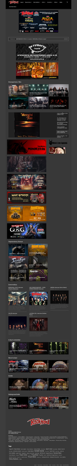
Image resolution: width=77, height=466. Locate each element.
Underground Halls (45, 457)
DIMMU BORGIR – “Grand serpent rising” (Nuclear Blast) (16, 278)
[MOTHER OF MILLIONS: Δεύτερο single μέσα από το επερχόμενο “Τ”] (38, 90)
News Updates (36, 2)
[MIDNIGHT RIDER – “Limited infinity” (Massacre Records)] (38, 275)
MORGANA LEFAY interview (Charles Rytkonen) (15, 288)
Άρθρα (61, 2)
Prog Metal (35, 455)
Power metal (23, 455)
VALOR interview (12, 313)
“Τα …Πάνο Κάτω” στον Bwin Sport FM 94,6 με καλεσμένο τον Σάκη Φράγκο (17, 93)
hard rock (52, 451)
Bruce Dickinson (30, 449)
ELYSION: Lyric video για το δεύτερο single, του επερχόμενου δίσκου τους (37, 106)
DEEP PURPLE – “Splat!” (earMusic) (17, 253)
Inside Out (62, 451)
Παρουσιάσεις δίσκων (15, 241)
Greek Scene (39, 450)
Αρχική (21, 2)
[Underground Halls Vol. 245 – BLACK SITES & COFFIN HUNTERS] (18, 403)
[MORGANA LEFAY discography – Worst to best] (18, 366)
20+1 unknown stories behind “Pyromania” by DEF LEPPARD (36, 387)
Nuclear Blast (57, 453)
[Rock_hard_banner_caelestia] (28, 164)
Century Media (37, 449)
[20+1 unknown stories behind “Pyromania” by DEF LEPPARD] (38, 384)
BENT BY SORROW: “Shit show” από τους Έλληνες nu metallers (17, 106)
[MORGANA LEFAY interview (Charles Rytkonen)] (17, 298)
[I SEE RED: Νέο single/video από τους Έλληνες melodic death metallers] (59, 103)
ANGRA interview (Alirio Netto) (58, 287)
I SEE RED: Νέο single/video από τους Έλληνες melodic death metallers (58, 106)
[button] (67, 2)
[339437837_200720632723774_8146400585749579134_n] (58, 150)
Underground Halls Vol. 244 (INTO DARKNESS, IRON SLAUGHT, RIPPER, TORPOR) (37, 405)
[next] (67, 39)
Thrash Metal (32, 456)
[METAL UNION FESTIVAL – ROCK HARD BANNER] (28, 182)
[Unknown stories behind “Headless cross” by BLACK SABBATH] (18, 384)
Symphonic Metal (24, 457)
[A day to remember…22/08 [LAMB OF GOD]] (18, 348)
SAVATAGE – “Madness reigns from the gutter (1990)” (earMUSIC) (18, 265)
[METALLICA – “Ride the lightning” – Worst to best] (59, 366)
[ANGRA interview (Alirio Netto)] (59, 297)
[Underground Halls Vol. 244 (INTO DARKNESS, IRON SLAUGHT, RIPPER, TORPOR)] (38, 403)
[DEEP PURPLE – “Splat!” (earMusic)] (18, 250)
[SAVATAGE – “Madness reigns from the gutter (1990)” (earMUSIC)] (18, 262)
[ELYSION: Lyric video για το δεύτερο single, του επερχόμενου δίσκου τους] (38, 103)
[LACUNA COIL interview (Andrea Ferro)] (38, 324)
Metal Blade (37, 453)
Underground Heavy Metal (54, 457)
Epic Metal (10, 451)
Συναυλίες (49, 2)
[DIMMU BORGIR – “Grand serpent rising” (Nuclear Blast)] (18, 275)
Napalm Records (49, 453)
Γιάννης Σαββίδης (63, 457)
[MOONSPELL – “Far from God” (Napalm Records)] (38, 262)
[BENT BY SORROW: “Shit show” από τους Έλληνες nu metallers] (18, 103)
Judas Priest (18, 453)
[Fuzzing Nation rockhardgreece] (28, 213)
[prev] (65, 39)
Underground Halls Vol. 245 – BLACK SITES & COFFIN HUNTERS (17, 406)
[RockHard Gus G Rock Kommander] (28, 231)
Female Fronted (24, 451)
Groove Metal (47, 451)
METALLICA (42, 453)
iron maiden (12, 453)
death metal (49, 449)
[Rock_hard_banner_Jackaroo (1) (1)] (38, 70)
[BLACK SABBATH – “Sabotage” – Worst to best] (38, 366)
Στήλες (55, 2)
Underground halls (14, 394)
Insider (10, 376)
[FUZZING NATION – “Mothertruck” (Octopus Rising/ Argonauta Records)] (38, 250)
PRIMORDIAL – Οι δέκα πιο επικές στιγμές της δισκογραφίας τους (29, 39)
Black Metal (17, 449)
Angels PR (11, 449)
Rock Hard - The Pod (12, 457)
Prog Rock (41, 455)
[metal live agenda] (59, 142)
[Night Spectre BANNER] (28, 198)
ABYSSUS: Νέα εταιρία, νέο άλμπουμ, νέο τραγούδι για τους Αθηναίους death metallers (59, 93)
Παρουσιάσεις (28, 2)
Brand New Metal (12, 6)
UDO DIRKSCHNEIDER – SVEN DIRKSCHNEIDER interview (37, 288)
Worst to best (12, 358)
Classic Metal (43, 449)
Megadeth (24, 453)
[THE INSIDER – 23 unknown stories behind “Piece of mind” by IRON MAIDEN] (59, 384)
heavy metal (57, 451)
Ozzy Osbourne (12, 455)
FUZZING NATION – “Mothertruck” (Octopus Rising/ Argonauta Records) (37, 253)
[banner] (28, 147)
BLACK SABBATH (23, 449)
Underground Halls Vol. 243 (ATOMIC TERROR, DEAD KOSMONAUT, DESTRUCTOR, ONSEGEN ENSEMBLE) (58, 405)
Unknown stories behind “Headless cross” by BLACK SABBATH (17, 387)
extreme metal (17, 451)
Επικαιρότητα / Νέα (14, 82)
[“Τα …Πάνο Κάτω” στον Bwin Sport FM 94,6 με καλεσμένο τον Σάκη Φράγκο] (18, 90)
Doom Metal (55, 449)
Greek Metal (31, 451)
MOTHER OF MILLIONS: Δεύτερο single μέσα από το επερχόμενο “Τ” (38, 93)
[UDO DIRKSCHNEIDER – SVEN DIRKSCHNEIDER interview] (38, 298)
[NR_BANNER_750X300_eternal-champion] (38, 52)
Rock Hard (11, 95)
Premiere (29, 455)
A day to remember (14, 340)
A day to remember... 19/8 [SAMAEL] (32, 125)
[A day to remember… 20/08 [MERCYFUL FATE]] (38, 348)
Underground (39, 457)
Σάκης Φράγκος (13, 458)
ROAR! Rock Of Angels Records (52, 455)
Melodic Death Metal (30, 453)
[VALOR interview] (17, 323)
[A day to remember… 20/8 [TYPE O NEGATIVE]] (59, 348)
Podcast (17, 455)
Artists (43, 2)
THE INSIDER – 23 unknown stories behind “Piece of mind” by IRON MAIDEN (58, 387)
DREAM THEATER (61, 449)
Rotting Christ (19, 457)
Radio (45, 455)
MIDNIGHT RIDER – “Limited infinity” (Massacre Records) (37, 278)
